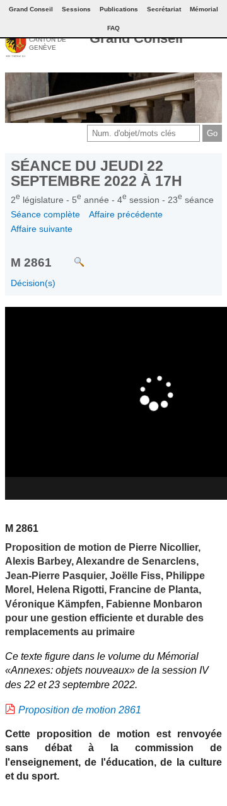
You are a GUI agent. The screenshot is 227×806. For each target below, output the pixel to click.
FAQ (113, 28)
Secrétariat (164, 9)
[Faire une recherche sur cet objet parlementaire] (69, 256)
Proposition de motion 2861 (79, 710)
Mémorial (204, 9)
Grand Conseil (136, 38)
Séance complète (45, 214)
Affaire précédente (126, 214)
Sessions (76, 9)
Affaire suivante (42, 229)
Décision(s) (33, 283)
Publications (119, 9)
